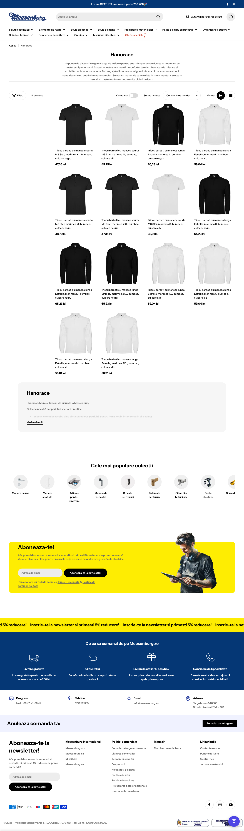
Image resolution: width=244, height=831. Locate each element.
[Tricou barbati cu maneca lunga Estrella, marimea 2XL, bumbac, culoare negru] (121, 263)
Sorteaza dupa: (152, 95)
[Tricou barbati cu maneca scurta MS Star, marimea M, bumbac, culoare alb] (121, 124)
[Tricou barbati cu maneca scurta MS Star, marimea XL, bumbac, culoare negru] (75, 124)
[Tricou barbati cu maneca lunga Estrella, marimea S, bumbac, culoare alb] (214, 263)
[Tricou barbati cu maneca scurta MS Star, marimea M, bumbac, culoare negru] (75, 194)
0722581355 (82, 703)
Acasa (12, 45)
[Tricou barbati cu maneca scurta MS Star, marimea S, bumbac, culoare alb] (168, 194)
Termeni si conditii (68, 582)
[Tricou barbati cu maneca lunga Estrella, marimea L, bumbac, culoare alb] (214, 124)
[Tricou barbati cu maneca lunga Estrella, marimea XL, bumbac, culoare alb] (168, 263)
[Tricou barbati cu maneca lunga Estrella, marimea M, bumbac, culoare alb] (75, 333)
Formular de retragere (220, 723)
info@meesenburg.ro (146, 703)
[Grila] (220, 95)
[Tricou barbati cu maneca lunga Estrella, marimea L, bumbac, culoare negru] (168, 124)
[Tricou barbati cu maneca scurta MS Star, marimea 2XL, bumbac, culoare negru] (121, 194)
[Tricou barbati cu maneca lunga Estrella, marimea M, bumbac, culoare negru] (75, 263)
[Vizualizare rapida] (91, 112)
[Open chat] (234, 821)
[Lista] (230, 95)
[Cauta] (158, 17)
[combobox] (109, 17)
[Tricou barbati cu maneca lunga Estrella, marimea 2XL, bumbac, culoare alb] (121, 333)
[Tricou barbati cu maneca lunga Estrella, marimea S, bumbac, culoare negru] (214, 194)
